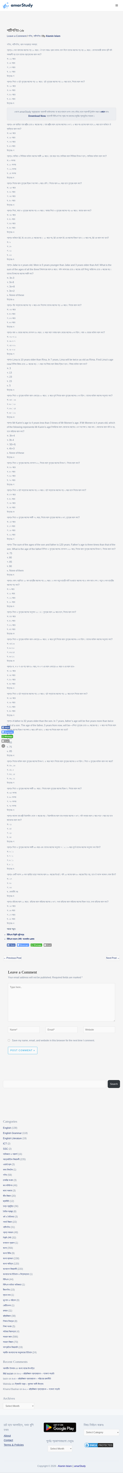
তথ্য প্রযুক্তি (8, 1206)
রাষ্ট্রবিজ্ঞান (7, 1316)
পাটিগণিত (36, 36)
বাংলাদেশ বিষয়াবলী (10, 1269)
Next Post (113, 958)
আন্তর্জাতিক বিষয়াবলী (11, 1159)
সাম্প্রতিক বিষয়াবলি (10, 1347)
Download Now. (37, 116)
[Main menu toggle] (117, 5)
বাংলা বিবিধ (7, 1253)
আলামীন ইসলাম (9, 1368)
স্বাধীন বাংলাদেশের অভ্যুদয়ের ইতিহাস (17, 1352)
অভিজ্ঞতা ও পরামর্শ (10, 1154)
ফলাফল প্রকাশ (9, 1243)
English (7, 1128)
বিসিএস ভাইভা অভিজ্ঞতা (12, 1284)
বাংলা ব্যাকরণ (8, 1258)
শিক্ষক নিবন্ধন (8, 1321)
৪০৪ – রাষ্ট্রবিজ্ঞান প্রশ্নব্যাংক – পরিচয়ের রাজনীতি (31, 1378)
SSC (5, 1149)
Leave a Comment (16, 36)
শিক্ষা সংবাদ (7, 1326)
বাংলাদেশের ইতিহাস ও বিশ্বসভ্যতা (16, 1274)
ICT (5, 1143)
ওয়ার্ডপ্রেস (7, 1164)
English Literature (12, 1138)
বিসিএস (6, 1279)
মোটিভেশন (7, 1305)
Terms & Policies (14, 1444)
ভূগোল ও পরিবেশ (9, 1300)
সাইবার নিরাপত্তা (9, 1331)
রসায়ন (5, 1310)
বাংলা (5, 1248)
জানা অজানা (7, 1190)
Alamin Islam (65, 1466)
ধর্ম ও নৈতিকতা (8, 1216)
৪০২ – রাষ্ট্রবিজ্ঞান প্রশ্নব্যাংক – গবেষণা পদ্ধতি (35, 1373)
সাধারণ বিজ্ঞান (8, 1342)
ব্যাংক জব (6, 1295)
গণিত (30, 36)
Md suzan (8, 1373)
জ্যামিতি (6, 1201)
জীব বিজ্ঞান (7, 1196)
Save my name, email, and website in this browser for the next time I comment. (53, 1040)
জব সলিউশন (7, 1185)
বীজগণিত (6, 1289)
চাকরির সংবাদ (8, 1180)
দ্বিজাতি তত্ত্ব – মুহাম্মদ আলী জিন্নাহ (29, 1384)
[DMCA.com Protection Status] (99, 1445)
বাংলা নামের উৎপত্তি (26, 1368)
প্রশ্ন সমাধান (8, 1232)
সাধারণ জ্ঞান (7, 1336)
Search (114, 1084)
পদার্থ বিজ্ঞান (7, 1222)
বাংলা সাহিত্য (8, 1263)
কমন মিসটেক (8, 1169)
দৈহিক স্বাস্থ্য (8, 1211)
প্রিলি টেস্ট (7, 1237)
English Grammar (12, 1133)
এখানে (102, 111)
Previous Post (12, 958)
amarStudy (80, 1466)
